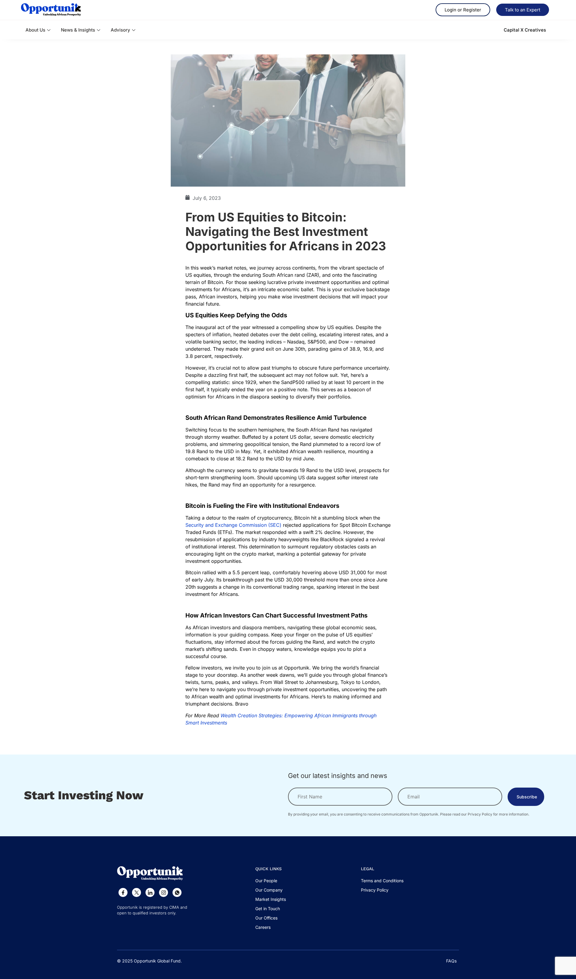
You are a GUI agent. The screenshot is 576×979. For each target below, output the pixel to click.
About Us (35, 30)
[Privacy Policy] (382, 891)
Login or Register (463, 10)
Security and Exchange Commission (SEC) (233, 525)
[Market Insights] (270, 900)
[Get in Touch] (270, 910)
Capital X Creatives (525, 30)
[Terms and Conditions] (382, 882)
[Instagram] (163, 892)
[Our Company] (270, 891)
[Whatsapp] (177, 892)
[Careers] (270, 928)
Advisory (120, 30)
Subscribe (527, 796)
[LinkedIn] (150, 892)
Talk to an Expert (522, 10)
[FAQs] (451, 961)
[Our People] (270, 882)
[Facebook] (123, 892)
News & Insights (78, 30)
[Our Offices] (270, 919)
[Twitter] (136, 892)
